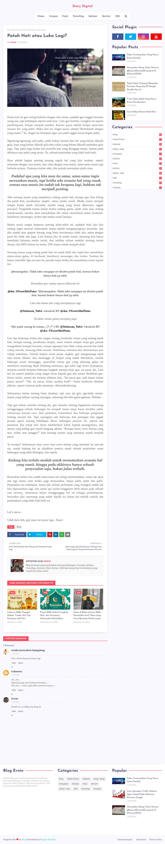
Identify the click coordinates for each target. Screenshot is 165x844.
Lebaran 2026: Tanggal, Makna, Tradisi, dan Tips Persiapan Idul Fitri (19, 615)
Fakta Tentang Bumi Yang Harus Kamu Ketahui (142, 56)
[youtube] (156, 36)
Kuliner (137, 158)
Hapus (20, 663)
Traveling (137, 183)
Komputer (137, 154)
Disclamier (141, 839)
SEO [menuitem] (117, 16)
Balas (14, 663)
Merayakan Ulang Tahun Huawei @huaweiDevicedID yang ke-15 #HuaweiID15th (142, 71)
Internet (137, 144)
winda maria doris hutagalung (28, 650)
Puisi (137, 163)
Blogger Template (48, 839)
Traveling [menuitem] (78, 16)
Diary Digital (83, 6)
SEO (137, 178)
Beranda (11, 30)
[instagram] (143, 36)
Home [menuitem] (41, 16)
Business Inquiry (125, 839)
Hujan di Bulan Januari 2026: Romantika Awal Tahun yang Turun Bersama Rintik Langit (87, 615)
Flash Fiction (137, 139)
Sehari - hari (137, 173)
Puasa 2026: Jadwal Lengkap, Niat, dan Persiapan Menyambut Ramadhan (54, 615)
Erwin (13, 42)
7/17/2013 (15, 653)
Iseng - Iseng (137, 149)
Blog (18, 30)
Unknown (16, 671)
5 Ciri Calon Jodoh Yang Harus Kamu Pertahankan (141, 100)
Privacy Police (155, 839)
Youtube (137, 187)
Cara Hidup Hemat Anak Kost (141, 112)
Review (137, 168)
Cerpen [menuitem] (53, 16)
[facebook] (117, 36)
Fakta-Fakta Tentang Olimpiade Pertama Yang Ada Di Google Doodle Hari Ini (142, 86)
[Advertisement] (28, 811)
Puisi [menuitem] (65, 16)
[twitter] (130, 36)
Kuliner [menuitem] (93, 16)
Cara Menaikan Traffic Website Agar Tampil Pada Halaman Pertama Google (142, 794)
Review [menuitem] (106, 16)
